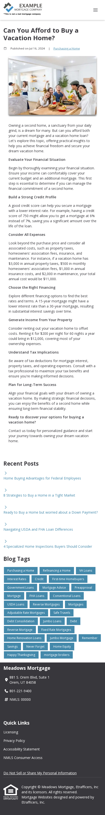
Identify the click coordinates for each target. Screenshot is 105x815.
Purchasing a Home (66, 48)
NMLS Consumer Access (22, 757)
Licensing (10, 732)
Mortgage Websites (37, 797)
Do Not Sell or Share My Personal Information (40, 773)
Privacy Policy (14, 740)
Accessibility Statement (21, 749)
